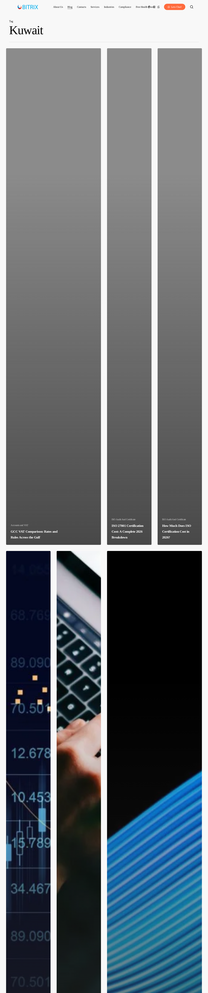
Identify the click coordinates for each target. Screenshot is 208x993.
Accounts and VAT (19, 525)
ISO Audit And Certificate (124, 519)
